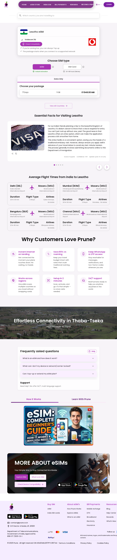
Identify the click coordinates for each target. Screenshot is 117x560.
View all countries (57, 106)
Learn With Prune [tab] (81, 399)
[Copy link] (16, 153)
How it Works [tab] (33, 399)
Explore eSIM (21, 477)
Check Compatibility (32, 44)
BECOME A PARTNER (89, 4)
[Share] (12, 153)
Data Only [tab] (58, 79)
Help (93, 351)
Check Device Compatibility (29, 484)
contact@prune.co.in (19, 523)
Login (109, 4)
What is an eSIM (38, 477)
